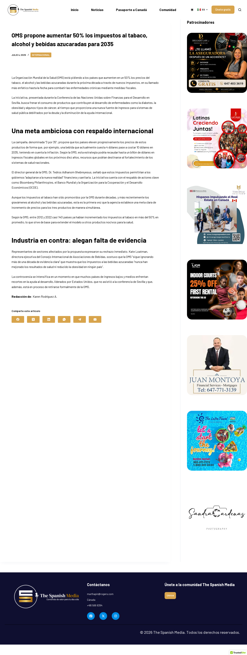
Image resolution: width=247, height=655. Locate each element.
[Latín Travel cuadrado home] (217, 441)
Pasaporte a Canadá (131, 10)
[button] (202, 10)
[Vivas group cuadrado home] (217, 214)
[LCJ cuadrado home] (217, 138)
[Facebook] (18, 319)
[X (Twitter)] (33, 319)
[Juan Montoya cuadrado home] (217, 365)
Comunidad (167, 10)
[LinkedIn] (48, 319)
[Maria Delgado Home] (217, 63)
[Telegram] (79, 319)
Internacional (41, 54)
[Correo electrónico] (95, 319)
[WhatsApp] (64, 319)
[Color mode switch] (192, 9)
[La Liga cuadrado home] (217, 290)
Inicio (75, 10)
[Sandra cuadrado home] (217, 516)
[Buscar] (239, 9)
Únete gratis (223, 9)
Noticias (97, 10)
